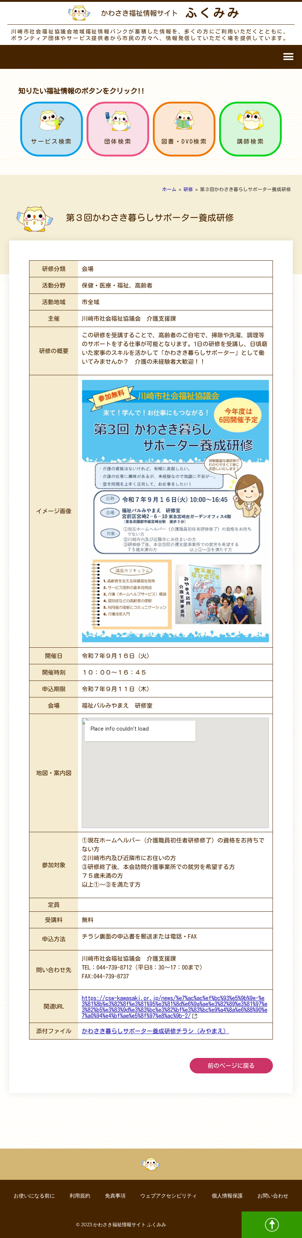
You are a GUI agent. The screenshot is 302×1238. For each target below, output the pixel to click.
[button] (288, 57)
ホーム (169, 189)
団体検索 (117, 141)
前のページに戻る (231, 1066)
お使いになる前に (34, 1195)
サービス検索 (51, 141)
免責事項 (115, 1195)
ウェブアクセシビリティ (168, 1195)
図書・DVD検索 (184, 141)
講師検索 (250, 141)
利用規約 (80, 1195)
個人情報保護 (227, 1195)
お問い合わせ (272, 1195)
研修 (188, 189)
